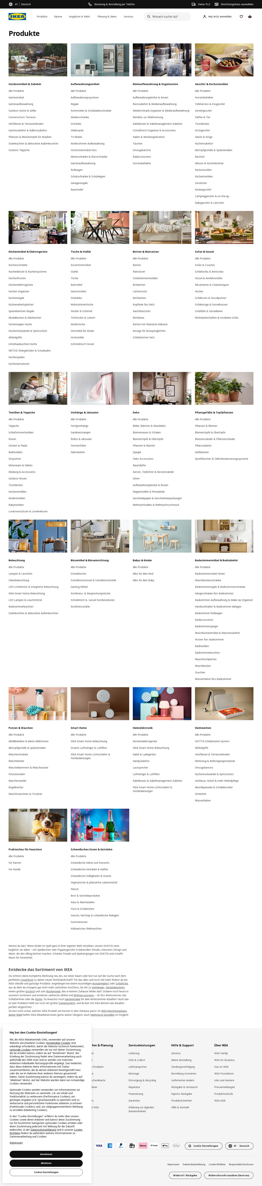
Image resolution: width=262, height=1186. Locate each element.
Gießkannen (202, 452)
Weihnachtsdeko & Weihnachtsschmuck (156, 504)
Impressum (173, 1164)
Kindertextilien (17, 498)
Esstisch (30, 991)
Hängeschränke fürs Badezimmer (214, 593)
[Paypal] (121, 1145)
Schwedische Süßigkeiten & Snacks (91, 876)
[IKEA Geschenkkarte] (132, 1145)
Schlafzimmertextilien (145, 278)
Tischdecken (202, 123)
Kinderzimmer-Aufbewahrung (87, 143)
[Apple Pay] (165, 1145)
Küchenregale (16, 298)
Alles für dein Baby (143, 580)
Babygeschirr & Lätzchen (209, 202)
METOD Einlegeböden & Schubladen (30, 350)
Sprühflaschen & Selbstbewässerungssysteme (221, 458)
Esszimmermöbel (81, 265)
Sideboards (77, 130)
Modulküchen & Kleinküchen (25, 317)
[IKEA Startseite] (17, 16)
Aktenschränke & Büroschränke (89, 156)
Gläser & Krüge (203, 137)
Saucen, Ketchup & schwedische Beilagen (95, 915)
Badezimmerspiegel (206, 626)
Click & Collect (137, 1060)
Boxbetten (139, 284)
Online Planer (89, 1087)
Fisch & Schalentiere (82, 908)
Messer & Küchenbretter (209, 163)
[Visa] (98, 1145)
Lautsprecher (140, 767)
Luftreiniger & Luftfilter (146, 774)
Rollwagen (77, 169)
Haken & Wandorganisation (149, 137)
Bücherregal (53, 991)
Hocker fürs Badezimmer (209, 639)
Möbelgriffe (15, 337)
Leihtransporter (138, 1066)
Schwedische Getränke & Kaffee (89, 869)
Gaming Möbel (79, 586)
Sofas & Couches (205, 265)
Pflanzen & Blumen (144, 445)
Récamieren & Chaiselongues (212, 284)
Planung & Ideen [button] (107, 16)
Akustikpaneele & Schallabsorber (214, 787)
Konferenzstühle (80, 606)
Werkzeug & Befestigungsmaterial (215, 761)
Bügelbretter (16, 787)
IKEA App (87, 1060)
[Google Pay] (176, 1145)
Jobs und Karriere (224, 1080)
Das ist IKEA (221, 1066)
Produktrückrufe (223, 1093)
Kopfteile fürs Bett (144, 304)
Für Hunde (14, 869)
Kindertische (78, 324)
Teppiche (14, 425)
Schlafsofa (122, 983)
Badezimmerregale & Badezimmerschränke (220, 586)
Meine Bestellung (181, 1060)
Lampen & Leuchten (20, 573)
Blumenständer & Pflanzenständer (215, 439)
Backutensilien (203, 169)
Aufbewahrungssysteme (85, 97)
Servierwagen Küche (20, 324)
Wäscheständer (18, 780)
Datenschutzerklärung (194, 1164)
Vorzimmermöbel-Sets (84, 150)
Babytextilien (16, 504)
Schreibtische (78, 573)
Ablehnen (46, 1163)
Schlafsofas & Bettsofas (209, 271)
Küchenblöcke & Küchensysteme (28, 271)
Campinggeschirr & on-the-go (212, 196)
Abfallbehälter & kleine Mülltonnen (28, 741)
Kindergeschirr (203, 189)
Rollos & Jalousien (81, 439)
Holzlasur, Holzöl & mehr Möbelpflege (217, 780)
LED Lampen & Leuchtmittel (25, 600)
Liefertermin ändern (182, 1080)
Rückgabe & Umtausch (184, 1087)
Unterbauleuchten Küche (23, 344)
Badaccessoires (142, 156)
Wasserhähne (203, 800)
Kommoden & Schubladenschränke (91, 110)
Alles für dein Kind (143, 573)
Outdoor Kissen (18, 478)
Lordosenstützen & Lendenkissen (28, 511)
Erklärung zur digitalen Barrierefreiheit (141, 1109)
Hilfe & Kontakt (180, 1107)
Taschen (137, 143)
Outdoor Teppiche (19, 150)
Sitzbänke (76, 298)
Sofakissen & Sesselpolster (210, 298)
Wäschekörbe (16, 761)
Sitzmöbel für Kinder (82, 330)
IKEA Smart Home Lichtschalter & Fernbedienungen (90, 756)
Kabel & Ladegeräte (144, 754)
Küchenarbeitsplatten (21, 304)
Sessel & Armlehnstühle (208, 278)
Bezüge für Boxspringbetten (149, 330)
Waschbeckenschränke (208, 580)
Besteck (199, 156)
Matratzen (139, 271)
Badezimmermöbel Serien (210, 573)
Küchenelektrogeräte (21, 284)
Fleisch (75, 889)
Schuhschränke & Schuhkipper (88, 176)
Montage (134, 1073)
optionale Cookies (20, 1049)
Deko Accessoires (143, 458)
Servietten (201, 183)
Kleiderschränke (80, 117)
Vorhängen (98, 987)
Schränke (76, 123)
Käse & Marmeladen (82, 902)
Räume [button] (58, 16)
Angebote (87, 1073)
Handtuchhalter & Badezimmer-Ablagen (218, 606)
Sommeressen (79, 922)
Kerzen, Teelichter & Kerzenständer (153, 472)
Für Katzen (15, 862)
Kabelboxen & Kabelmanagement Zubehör (157, 123)
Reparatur (134, 1087)
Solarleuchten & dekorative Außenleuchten (33, 143)
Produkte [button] (42, 16)
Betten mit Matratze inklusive (150, 324)
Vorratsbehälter (142, 163)
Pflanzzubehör (203, 445)
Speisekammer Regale (21, 311)
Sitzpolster (15, 458)
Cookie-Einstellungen (46, 1172)
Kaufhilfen (88, 1100)
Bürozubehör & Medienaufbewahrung (154, 104)
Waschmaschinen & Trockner (25, 794)
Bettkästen (139, 298)
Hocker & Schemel (81, 311)
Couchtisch (26, 979)
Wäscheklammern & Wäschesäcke (28, 767)
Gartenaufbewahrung (21, 104)
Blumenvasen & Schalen (147, 432)
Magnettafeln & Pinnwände (149, 491)
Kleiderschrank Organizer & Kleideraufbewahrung (161, 110)
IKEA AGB (219, 1100)
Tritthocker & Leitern (83, 317)
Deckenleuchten (115, 987)
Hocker (199, 291)
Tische (74, 278)
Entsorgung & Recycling (142, 1080)
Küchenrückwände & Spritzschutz (28, 330)
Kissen (12, 439)
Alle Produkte (16, 91)
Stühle (74, 271)
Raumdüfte (139, 465)
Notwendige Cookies (58, 1043)
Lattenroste (140, 291)
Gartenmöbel (16, 97)
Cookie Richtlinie (217, 1164)
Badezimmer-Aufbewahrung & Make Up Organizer (224, 600)
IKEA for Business (224, 1060)
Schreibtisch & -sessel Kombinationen (93, 600)
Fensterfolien (78, 445)
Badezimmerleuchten (21, 606)
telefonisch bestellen (102, 1014)
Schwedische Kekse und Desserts (90, 862)
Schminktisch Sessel (82, 344)
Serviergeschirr (203, 110)
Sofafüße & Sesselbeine (209, 311)
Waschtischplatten (206, 659)
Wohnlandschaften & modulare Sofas (216, 317)
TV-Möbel (76, 137)
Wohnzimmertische (82, 304)
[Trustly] (154, 1145)
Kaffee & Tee (202, 117)
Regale (75, 104)
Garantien (134, 1100)
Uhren (136, 478)
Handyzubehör (141, 761)
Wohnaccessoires (84, 995)
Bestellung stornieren (183, 1073)
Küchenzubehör (204, 143)
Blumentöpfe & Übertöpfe (148, 439)
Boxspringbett (100, 983)
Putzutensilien (17, 774)
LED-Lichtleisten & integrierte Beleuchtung (33, 586)
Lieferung (134, 1053)
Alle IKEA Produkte (93, 1066)
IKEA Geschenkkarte (93, 1080)
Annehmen (46, 1154)
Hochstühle (77, 337)
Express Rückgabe (181, 1093)
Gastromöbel (78, 291)
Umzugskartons (142, 150)
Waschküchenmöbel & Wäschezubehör (217, 633)
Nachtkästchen (141, 311)
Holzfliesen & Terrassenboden (26, 123)
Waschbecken (203, 665)
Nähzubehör (78, 452)
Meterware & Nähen (20, 465)
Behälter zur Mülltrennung (148, 117)
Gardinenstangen (81, 432)
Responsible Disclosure (241, 1164)
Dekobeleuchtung (19, 580)
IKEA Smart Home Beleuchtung (27, 593)
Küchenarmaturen (19, 363)
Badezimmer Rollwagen (208, 613)
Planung (86, 1093)
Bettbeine (138, 317)
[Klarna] (143, 1145)
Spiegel (137, 452)
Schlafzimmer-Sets (144, 337)
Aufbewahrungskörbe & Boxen (150, 97)
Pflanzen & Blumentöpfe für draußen (30, 137)
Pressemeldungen (224, 1087)
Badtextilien (15, 452)
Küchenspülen (17, 357)
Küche (38, 999)
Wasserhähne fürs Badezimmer (213, 679)
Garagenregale (79, 183)
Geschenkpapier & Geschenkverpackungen (157, 498)
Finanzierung (136, 1093)
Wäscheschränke (18, 754)
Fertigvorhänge (79, 425)
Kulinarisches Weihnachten (86, 928)
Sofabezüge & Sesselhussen (211, 304)
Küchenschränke (18, 265)
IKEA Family (221, 1053)
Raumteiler (77, 189)
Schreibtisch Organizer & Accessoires (154, 130)
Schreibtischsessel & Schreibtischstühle (93, 580)
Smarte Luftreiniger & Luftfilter (89, 747)
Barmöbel (76, 284)
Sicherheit (200, 794)
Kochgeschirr (202, 130)
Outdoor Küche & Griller (22, 110)
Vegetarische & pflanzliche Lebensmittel (94, 882)
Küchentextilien (204, 176)
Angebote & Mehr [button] (79, 16)
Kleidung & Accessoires (22, 472)
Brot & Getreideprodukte (85, 895)
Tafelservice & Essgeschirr (210, 104)
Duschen (200, 672)
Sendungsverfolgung (183, 1066)
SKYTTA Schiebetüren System (212, 741)
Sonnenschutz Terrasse (22, 117)
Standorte (88, 1053)
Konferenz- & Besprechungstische (90, 593)
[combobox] (166, 16)
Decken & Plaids (18, 445)
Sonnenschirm (67, 1003)
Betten (137, 265)
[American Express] (110, 1145)
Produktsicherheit (181, 1100)
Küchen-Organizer (19, 291)
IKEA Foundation (224, 1073)
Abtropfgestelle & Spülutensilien (213, 150)
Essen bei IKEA (90, 1107)
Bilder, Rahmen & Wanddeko (149, 425)
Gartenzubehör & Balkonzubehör (28, 130)
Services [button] (128, 16)
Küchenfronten (17, 278)
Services (176, 1053)
